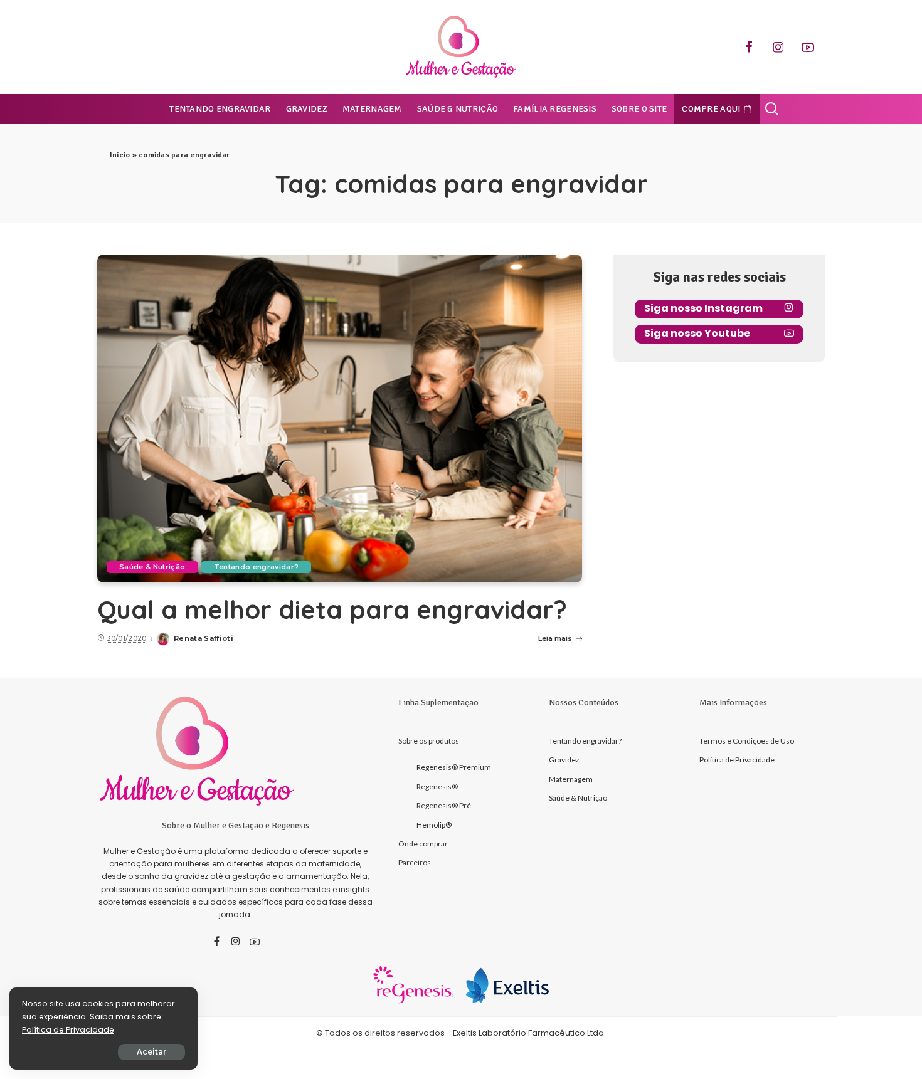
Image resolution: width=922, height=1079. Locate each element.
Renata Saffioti (203, 638)
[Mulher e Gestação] (461, 47)
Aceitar (151, 1051)
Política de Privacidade (68, 1029)
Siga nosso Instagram (703, 308)
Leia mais (555, 638)
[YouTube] (807, 47)
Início (120, 155)
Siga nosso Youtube (697, 333)
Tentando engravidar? (256, 566)
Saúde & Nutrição (152, 566)
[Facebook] (748, 47)
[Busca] (771, 109)
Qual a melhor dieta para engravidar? (332, 609)
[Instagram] (778, 47)
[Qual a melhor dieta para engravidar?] (339, 418)
